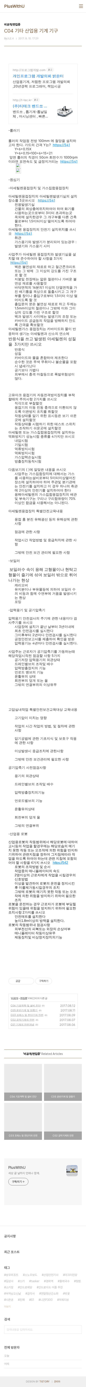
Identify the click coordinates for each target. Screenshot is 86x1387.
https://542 (60, 862)
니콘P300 (46, 1299)
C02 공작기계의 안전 (22, 1019)
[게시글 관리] (29, 981)
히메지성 (64, 1299)
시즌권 (9, 1299)
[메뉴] (81, 6)
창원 (78, 1281)
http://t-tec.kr (22, 100)
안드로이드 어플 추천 (50, 1287)
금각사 (31, 1293)
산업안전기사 (50, 1275)
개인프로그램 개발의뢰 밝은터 (38, 76)
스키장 (9, 1287)
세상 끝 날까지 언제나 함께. (24, 1173)
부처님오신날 (13, 1293)
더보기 (7, 1306)
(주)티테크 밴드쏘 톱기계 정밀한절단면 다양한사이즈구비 (30, 106)
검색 (78, 1330)
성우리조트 (12, 1275)
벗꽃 (67, 1293)
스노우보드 (31, 1275)
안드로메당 (26, 1287)
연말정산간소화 (49, 1293)
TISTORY (44, 1381)
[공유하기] (24, 981)
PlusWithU (14, 6)
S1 (32, 1299)
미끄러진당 (71, 1275)
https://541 (61, 145)
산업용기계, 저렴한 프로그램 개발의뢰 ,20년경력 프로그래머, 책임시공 (41, 84)
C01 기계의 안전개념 (22, 1024)
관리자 (57, 1381)
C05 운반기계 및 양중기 (24, 1010)
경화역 (49, 1281)
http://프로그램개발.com (29, 70)
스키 (22, 1281)
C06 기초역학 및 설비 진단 (26, 1005)
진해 (22, 1299)
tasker (35, 1281)
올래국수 (64, 1281)
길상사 (9, 1281)
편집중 (23, 998)
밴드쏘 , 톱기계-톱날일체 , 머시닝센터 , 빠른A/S (30, 114)
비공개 (14, 998)
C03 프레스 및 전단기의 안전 (27, 1015)
